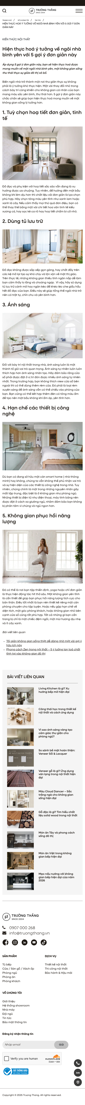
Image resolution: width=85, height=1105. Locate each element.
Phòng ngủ (9, 973)
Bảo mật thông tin (14, 1022)
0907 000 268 (22, 928)
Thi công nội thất (56, 969)
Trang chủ (7, 20)
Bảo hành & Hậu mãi (58, 973)
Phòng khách (11, 981)
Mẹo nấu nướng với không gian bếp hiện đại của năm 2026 (56, 877)
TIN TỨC (38, 20)
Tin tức (6, 1018)
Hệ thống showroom (16, 1005)
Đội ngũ (7, 1014)
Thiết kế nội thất (55, 964)
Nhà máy (8, 1010)
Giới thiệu (8, 1001)
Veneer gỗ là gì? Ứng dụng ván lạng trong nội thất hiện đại (57, 774)
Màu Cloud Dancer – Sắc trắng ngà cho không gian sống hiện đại (56, 795)
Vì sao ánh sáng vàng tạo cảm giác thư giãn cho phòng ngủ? (55, 733)
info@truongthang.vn (29, 933)
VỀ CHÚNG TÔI (23, 20)
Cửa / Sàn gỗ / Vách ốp (18, 969)
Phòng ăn (8, 977)
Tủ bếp (6, 964)
